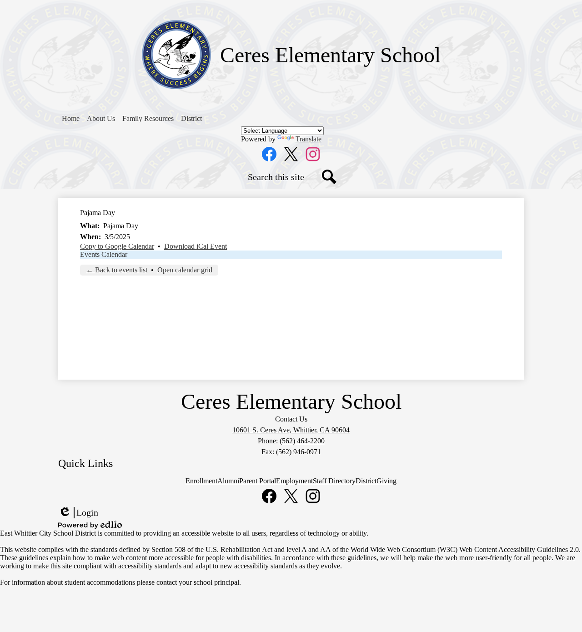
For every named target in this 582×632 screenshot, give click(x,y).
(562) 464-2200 (302, 441)
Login (78, 512)
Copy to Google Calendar (117, 246)
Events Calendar (103, 254)
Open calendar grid (184, 270)
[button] (101, 118)
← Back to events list (116, 270)
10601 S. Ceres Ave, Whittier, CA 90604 (291, 430)
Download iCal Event (195, 246)
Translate (308, 139)
